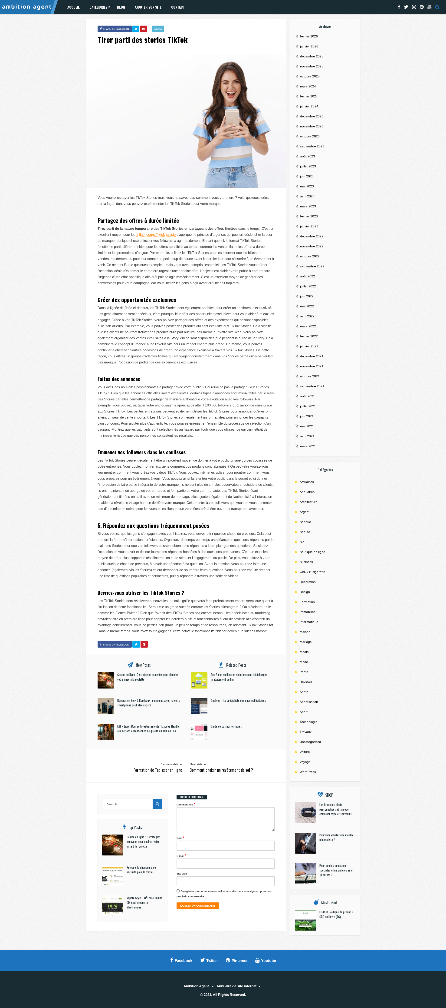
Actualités (307, 482)
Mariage (306, 642)
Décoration (308, 582)
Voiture (305, 752)
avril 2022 (307, 316)
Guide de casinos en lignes (226, 726)
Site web (182, 873)
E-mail (181, 856)
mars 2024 (308, 86)
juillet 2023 (308, 166)
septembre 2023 (312, 146)
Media (158, 29)
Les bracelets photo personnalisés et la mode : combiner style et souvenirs (335, 809)
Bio (302, 542)
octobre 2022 (310, 256)
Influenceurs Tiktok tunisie (156, 234)
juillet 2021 (308, 406)
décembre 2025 (311, 56)
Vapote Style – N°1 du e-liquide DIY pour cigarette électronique (144, 902)
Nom (180, 838)
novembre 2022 (311, 246)
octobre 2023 (310, 136)
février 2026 (309, 36)
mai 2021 (307, 426)
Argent (304, 512)
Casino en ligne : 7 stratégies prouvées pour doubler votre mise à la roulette (144, 841)
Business (306, 562)
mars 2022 (308, 326)
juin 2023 (307, 176)
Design (305, 592)
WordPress (308, 772)
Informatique (309, 622)
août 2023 (307, 156)
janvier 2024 (309, 106)
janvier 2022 (309, 346)
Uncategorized (310, 742)
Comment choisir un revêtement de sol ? (221, 770)
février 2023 (309, 216)
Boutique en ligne (312, 552)
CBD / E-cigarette (312, 572)
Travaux (306, 732)
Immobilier (307, 612)
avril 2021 (307, 436)
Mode (304, 662)
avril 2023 (307, 196)
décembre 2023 (311, 116)
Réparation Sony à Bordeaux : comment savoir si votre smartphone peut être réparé (148, 702)
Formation (307, 602)
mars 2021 (308, 446)
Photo (304, 672)
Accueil (73, 7)
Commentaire (186, 804)
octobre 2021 (310, 376)
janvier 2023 (309, 226)
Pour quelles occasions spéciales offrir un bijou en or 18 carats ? (336, 870)
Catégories (98, 7)
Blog (121, 7)
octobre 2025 (310, 76)
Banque (305, 522)
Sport (304, 712)
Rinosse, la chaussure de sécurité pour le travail (141, 869)
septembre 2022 (312, 266)
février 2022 (309, 336)
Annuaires (307, 492)
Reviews (306, 682)
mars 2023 (308, 206)
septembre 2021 (312, 386)
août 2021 (307, 396)
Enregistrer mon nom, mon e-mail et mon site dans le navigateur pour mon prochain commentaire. (224, 894)
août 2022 (307, 276)
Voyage (305, 762)
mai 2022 (307, 306)
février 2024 (309, 96)
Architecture (308, 502)
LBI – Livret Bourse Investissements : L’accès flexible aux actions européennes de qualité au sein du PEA (148, 728)
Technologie (308, 722)
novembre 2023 (311, 126)
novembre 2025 (311, 66)
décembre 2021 (311, 356)
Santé (304, 692)
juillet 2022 (308, 286)
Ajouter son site (148, 7)
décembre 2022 (311, 236)
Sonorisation (309, 702)
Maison (305, 632)
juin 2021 (307, 416)
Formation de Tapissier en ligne (158, 770)
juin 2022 (307, 296)
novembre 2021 (311, 366)
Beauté (305, 532)
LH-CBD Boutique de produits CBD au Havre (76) (336, 914)
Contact (178, 7)
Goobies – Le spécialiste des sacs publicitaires (238, 700)
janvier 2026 (309, 46)
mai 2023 (307, 186)
